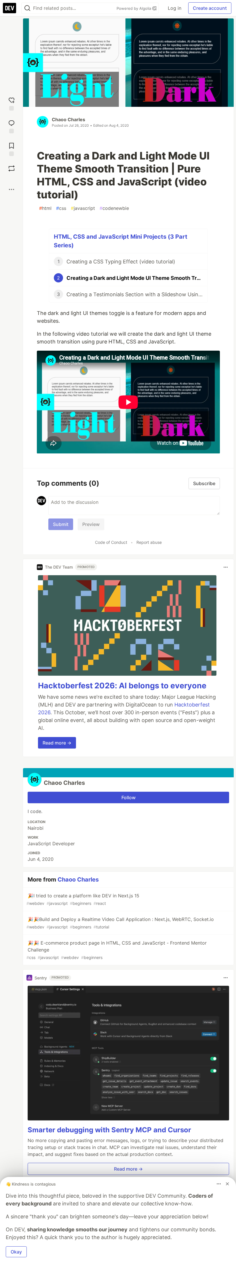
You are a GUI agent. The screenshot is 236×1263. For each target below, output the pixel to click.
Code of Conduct (111, 542)
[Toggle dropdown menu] (225, 567)
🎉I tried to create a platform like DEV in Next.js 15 (82, 899)
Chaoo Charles (68, 119)
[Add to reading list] (11, 149)
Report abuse (149, 542)
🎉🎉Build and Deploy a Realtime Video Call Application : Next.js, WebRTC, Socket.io (120, 922)
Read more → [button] (57, 743)
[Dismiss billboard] (227, 1183)
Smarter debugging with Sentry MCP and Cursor (109, 1130)
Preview (91, 524)
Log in (174, 8)
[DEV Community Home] (9, 8)
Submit (60, 524)
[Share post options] (11, 189)
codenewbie (114, 208)
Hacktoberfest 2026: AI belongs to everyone (122, 685)
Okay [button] (16, 1252)
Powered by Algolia (134, 8)
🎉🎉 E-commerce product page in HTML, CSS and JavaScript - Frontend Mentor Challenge (116, 950)
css (61, 208)
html (45, 208)
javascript (83, 208)
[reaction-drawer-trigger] (11, 103)
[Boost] (11, 168)
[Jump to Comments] (11, 126)
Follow (128, 797)
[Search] (27, 8)
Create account (210, 8)
